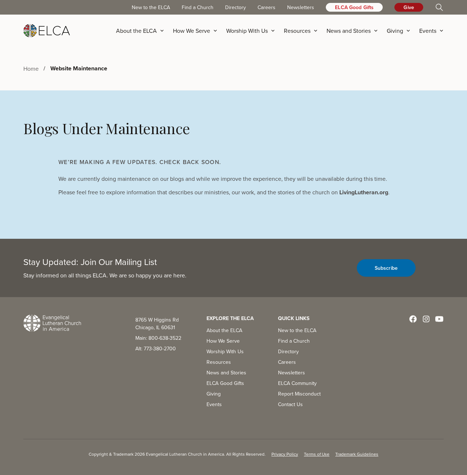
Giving (214, 393)
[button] (142, 31)
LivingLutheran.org (363, 192)
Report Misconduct (299, 393)
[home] (46, 30)
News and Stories (226, 372)
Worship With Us (225, 351)
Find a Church (197, 7)
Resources (219, 362)
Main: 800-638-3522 (158, 338)
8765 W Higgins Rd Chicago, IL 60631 (157, 323)
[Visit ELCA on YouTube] (439, 319)
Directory (235, 7)
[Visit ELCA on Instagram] (426, 319)
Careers (266, 7)
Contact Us (290, 404)
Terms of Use (316, 454)
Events (214, 404)
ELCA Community (297, 383)
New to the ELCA (151, 7)
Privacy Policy (284, 454)
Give (409, 7)
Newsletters (300, 7)
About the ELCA (224, 330)
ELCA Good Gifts (354, 7)
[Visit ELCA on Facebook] (413, 319)
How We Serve (223, 340)
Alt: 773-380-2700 (155, 348)
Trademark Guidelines (356, 454)
